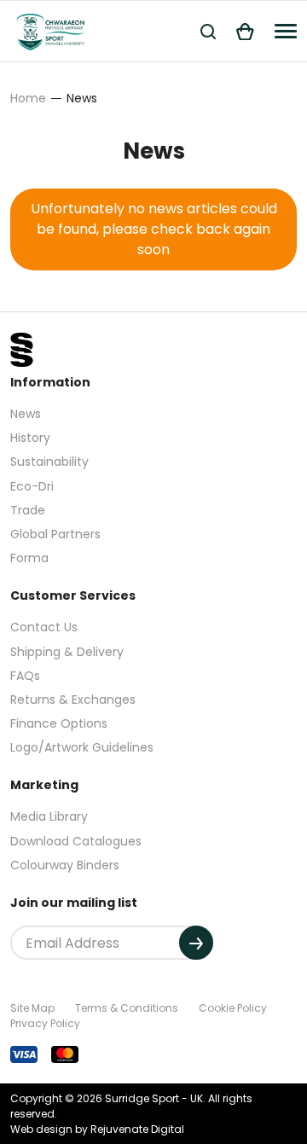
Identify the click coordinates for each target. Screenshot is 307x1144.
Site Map (32, 1008)
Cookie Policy (233, 1008)
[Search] (208, 31)
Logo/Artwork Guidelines (82, 747)
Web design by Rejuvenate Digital (97, 1129)
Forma (29, 557)
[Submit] (196, 943)
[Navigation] (285, 31)
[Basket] (245, 31)
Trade (27, 510)
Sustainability (49, 461)
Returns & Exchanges (73, 699)
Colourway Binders (64, 865)
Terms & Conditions (126, 1008)
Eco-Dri (32, 486)
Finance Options (58, 723)
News (25, 413)
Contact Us (44, 627)
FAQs (25, 675)
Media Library (49, 816)
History (30, 437)
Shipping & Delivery (67, 651)
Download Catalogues (76, 841)
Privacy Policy (45, 1023)
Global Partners (55, 534)
